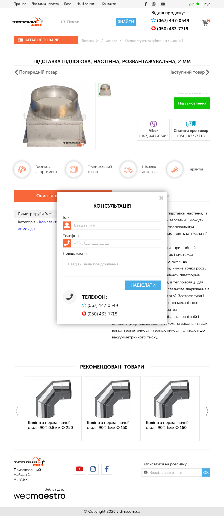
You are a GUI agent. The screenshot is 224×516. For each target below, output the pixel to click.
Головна (88, 41)
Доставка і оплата (45, 4)
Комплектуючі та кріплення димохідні (154, 41)
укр (191, 4)
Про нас (20, 4)
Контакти (109, 4)
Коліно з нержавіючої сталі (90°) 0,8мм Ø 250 (50, 425)
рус (207, 4)
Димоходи (109, 41)
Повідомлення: (76, 253)
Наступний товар (187, 72)
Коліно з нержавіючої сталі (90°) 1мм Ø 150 (108, 425)
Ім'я (66, 218)
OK (206, 472)
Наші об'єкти (86, 4)
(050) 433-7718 (172, 28)
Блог (67, 4)
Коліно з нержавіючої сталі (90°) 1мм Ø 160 (167, 425)
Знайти (126, 21)
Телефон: (71, 236)
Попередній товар (38, 72)
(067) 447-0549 (173, 20)
